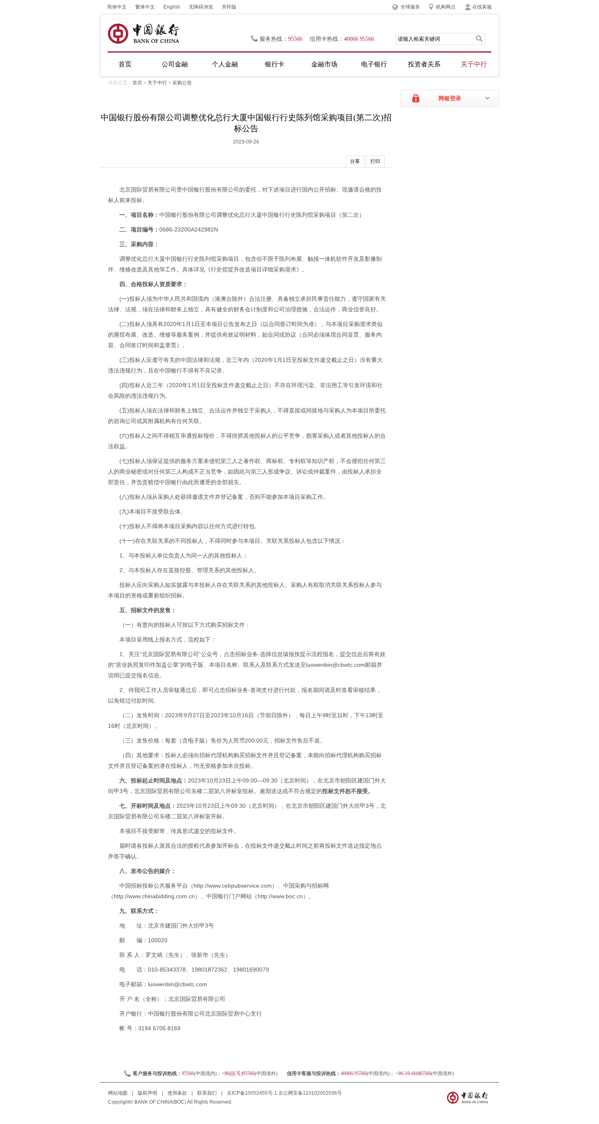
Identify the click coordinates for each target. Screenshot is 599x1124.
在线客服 (482, 7)
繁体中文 (145, 7)
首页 (125, 64)
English (171, 7)
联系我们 (207, 1093)
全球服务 (410, 7)
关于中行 (474, 64)
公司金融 (175, 64)
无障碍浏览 (201, 7)
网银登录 (449, 98)
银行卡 (274, 64)
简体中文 (117, 7)
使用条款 (177, 1093)
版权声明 (148, 1093)
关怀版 (229, 7)
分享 (355, 161)
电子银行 (374, 64)
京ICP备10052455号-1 (252, 1093)
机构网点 (446, 7)
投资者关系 (424, 64)
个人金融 (225, 64)
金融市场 (324, 64)
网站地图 (118, 1093)
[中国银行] (143, 34)
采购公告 (182, 83)
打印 (375, 161)
